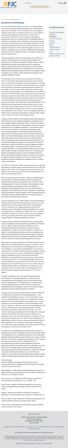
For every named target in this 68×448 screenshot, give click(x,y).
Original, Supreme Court (56, 53)
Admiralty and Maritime (56, 32)
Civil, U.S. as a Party (55, 39)
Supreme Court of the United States (15, 427)
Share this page (35, 414)
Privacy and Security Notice (44, 443)
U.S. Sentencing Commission (45, 427)
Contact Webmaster (28, 443)
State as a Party (54, 56)
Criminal (51, 41)
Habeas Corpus (54, 49)
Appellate (52, 34)
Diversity (52, 43)
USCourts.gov (31, 427)
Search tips (28, 3)
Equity (51, 45)
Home (2, 19)
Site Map (18, 443)
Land (51, 51)
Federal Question (54, 47)
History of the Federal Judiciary (12, 19)
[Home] (8, 7)
